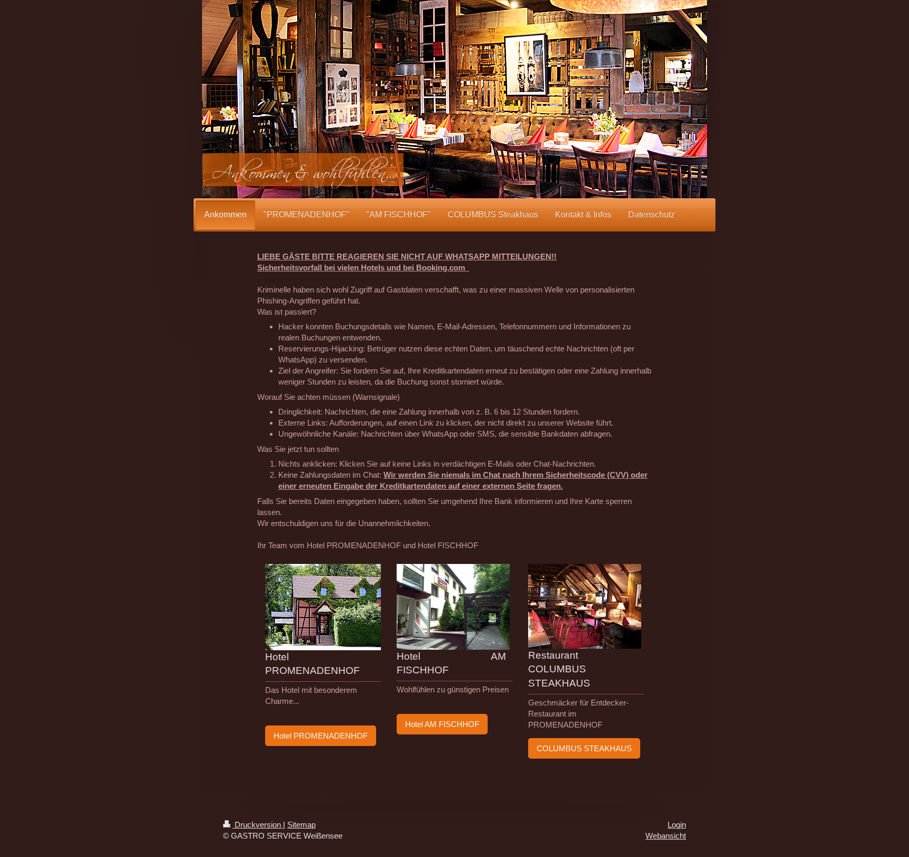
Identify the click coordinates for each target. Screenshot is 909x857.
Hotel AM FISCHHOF (442, 724)
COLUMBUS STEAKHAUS (584, 748)
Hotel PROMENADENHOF (321, 735)
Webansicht (665, 835)
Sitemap (301, 824)
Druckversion (258, 824)
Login (677, 824)
